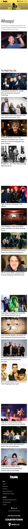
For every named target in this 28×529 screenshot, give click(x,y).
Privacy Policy (5, 486)
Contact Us (5, 504)
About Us (4, 483)
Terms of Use (5, 488)
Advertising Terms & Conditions (8, 493)
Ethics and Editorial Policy (7, 491)
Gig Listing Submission (7, 502)
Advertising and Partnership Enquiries (9, 499)
